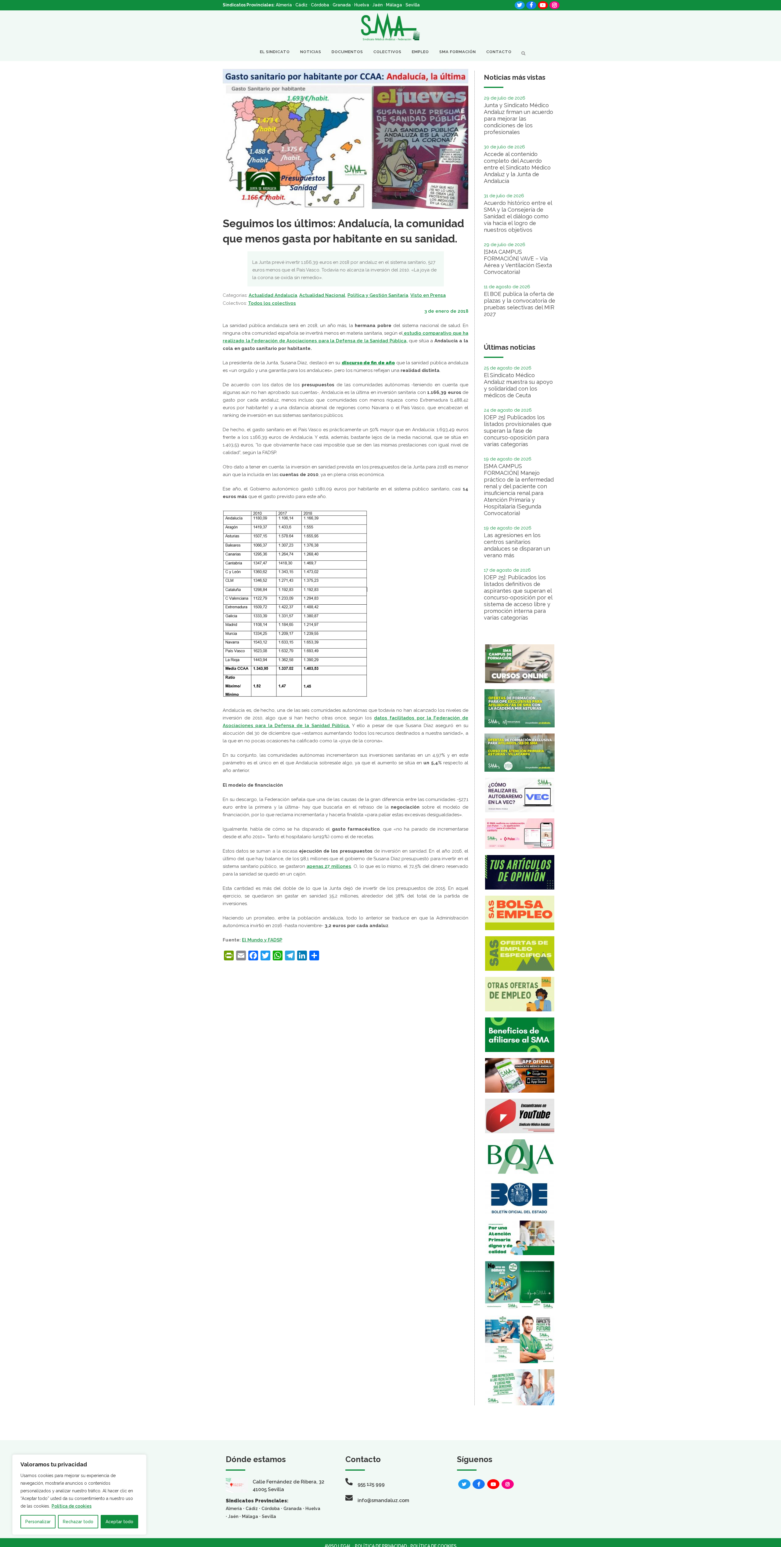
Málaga (394, 4)
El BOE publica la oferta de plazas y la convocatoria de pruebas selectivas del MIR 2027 (519, 304)
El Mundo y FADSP (262, 940)
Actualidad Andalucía (273, 295)
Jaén (378, 4)
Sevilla (412, 4)
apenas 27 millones (329, 866)
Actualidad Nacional (322, 295)
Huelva (361, 4)
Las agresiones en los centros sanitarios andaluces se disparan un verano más (517, 545)
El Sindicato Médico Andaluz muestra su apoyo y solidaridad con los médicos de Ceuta (518, 385)
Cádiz (301, 4)
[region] (79, 1494)
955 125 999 (371, 1484)
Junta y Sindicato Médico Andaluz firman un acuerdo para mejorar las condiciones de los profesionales (518, 118)
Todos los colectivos (272, 303)
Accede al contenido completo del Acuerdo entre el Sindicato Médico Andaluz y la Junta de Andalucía (517, 167)
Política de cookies (72, 1506)
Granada (342, 4)
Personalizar (38, 1521)
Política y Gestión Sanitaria (377, 295)
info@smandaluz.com (383, 1500)
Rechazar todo (78, 1521)
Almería (284, 4)
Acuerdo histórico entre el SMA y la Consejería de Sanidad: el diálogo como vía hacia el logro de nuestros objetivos (518, 216)
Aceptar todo (119, 1521)
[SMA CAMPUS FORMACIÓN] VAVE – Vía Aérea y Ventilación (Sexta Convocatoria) (518, 262)
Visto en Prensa (428, 295)
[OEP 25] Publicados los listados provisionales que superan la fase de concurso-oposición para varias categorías (518, 430)
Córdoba (320, 4)
